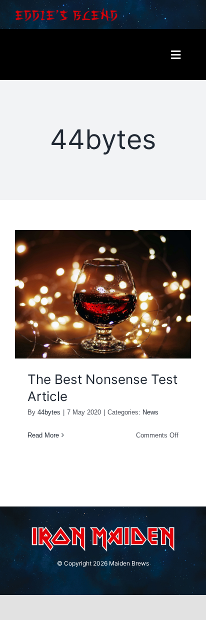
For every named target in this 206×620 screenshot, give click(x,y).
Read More (43, 435)
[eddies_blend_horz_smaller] (66, 11)
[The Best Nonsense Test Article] (103, 294)
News (150, 412)
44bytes (49, 412)
